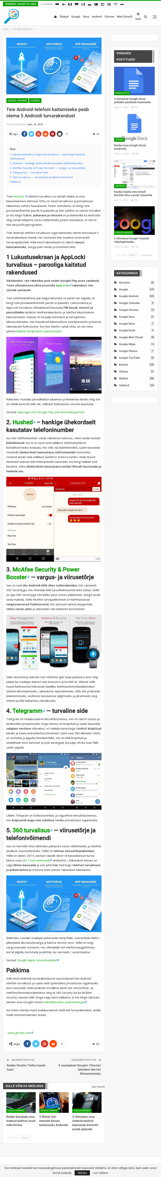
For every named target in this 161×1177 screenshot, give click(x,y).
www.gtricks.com (19, 1033)
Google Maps (127, 344)
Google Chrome (128, 309)
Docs (86, 16)
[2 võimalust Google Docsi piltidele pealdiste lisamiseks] (134, 81)
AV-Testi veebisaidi (36, 860)
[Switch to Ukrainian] (115, 4)
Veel (138, 18)
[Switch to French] (70, 4)
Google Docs (122, 93)
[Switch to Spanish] (102, 4)
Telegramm (27, 710)
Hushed (23, 422)
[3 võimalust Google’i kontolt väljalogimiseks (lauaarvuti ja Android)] (134, 220)
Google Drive (127, 323)
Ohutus (123, 371)
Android (97, 16)
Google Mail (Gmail (131, 337)
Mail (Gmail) (125, 16)
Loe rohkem (100, 1172)
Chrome (109, 16)
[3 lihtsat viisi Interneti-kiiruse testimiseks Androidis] (54, 1102)
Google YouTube (129, 357)
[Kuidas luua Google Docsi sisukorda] (134, 127)
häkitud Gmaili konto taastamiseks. (39, 331)
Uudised (35, 100)
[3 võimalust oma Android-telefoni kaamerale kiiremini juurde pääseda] (87, 1102)
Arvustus (120, 186)
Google (75, 16)
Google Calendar (129, 303)
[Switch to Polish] (89, 4)
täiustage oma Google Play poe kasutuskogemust (51, 412)
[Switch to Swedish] (109, 4)
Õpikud (64, 16)
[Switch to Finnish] (63, 4)
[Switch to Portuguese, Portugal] (96, 4)
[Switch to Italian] (83, 4)
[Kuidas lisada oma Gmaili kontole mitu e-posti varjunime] (134, 174)
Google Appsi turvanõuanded (37, 960)
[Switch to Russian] (122, 4)
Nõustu (82, 1173)
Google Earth (127, 330)
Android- (19, 196)
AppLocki (62, 285)
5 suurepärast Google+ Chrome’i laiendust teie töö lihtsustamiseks (79, 1069)
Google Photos (128, 351)
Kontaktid (46, 4)
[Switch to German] (76, 4)
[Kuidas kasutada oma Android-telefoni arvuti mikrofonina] (21, 1102)
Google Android (17, 100)
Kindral (123, 364)
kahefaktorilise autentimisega (64, 1002)
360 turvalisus (31, 830)
